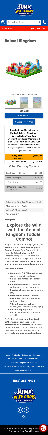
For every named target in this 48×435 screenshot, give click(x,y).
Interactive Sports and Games (24, 362)
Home (7, 355)
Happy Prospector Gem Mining (17, 366)
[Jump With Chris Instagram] (23, 416)
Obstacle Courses (32, 359)
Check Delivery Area (24, 122)
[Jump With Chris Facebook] (20, 410)
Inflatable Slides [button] (15, 359)
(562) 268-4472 (38, 28)
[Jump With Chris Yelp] (26, 410)
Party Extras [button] (37, 366)
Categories (26, 355)
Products (16, 355)
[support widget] (43, 428)
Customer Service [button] (23, 370)
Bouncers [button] (37, 355)
